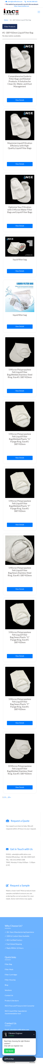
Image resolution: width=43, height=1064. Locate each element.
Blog (6, 985)
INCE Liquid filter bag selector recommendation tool (16, 1012)
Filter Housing (10, 980)
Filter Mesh (9, 969)
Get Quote (9, 1051)
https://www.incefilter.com (21, 6)
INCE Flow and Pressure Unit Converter (19, 1006)
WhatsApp (10, 1059)
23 (9, 797)
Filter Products (9, 26)
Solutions (8, 990)
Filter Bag (8, 964)
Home (6, 20)
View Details (19, 100)
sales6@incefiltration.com (15, 1)
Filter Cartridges (11, 975)
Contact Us (9, 995)
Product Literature (12, 1000)
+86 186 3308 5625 (32, 1)
